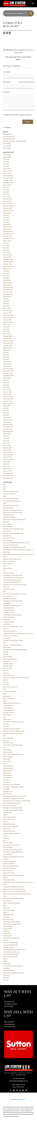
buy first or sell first (9, 561)
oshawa (5, 822)
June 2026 (6, 162)
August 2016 (7, 434)
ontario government (9, 817)
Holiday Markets (8, 705)
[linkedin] (20, 1090)
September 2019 (8, 348)
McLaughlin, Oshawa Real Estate (13, 787)
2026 (4, 503)
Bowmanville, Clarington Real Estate (14, 547)
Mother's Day (7, 794)
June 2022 (6, 273)
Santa (4, 905)
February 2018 (7, 392)
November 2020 (8, 317)
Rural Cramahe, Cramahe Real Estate (14, 891)
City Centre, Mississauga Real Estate (14, 594)
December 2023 (8, 231)
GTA (4, 689)
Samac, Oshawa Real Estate (11, 903)
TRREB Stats (7, 963)
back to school (7, 524)
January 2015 (7, 471)
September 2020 (8, 322)
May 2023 (6, 248)
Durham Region (7, 656)
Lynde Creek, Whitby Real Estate (13, 754)
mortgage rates (7, 791)
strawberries (7, 933)
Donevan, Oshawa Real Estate (12, 645)
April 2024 (6, 222)
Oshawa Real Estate (9, 824)
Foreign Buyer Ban (8, 675)
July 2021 (6, 299)
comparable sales (8, 612)
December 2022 (8, 259)
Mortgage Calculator (10, 1004)
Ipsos (4, 717)
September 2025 (8, 182)
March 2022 (7, 280)
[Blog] (23, 1090)
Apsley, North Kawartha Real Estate (14, 519)
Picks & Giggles (8, 847)
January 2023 (7, 257)
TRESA (5, 959)
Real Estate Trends (8, 873)
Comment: (6, 92)
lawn (4, 736)
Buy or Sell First (8, 563)
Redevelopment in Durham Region (13, 875)
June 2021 (6, 301)
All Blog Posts (7, 134)
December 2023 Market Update (13, 640)
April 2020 (6, 331)
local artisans (7, 749)
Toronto (5, 940)
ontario (5, 815)
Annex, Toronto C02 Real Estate (12, 512)
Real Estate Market (9, 863)
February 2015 (7, 468)
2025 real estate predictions (11, 501)
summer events (7, 935)
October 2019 (7, 345)
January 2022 (7, 285)
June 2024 (6, 217)
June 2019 (6, 354)
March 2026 (7, 169)
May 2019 (6, 357)
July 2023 (6, 243)
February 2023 (7, 255)
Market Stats (7, 773)
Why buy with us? (9, 1001)
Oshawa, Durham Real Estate (12, 833)
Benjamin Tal (7, 536)
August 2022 (7, 268)
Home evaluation (9, 1024)
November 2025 (8, 178)
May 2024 (6, 220)
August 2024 (7, 213)
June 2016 (6, 438)
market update (7, 775)
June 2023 (6, 245)
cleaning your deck (8, 608)
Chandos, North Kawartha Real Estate (14, 584)
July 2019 (6, 352)
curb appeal (6, 638)
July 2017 (6, 408)
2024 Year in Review (9, 494)
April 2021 (6, 306)
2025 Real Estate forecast (11, 498)
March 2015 (7, 466)
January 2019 (7, 366)
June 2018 (6, 382)
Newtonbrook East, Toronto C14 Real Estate (16, 801)
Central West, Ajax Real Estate (12, 580)
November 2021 (8, 289)
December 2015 (8, 452)
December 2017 (8, 396)
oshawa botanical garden (10, 826)
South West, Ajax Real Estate (12, 924)
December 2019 (8, 341)
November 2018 (8, 371)
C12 (4, 570)
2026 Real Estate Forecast (11, 505)
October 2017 (7, 401)
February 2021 (7, 310)
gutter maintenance (9, 698)
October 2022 (7, 264)
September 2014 (8, 478)
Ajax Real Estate (8, 508)
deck (4, 642)
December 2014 (8, 473)
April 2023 (6, 250)
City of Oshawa (7, 596)
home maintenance (8, 710)
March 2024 (7, 224)
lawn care (6, 740)
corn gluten (6, 619)
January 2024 (7, 229)
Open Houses (7, 146)
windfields (6, 975)
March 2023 (7, 252)
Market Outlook (8, 768)
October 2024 (7, 208)
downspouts (7, 647)
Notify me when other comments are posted (17, 115)
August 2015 (7, 461)
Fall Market (6, 661)
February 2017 (7, 420)
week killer (6, 968)
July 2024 (6, 215)
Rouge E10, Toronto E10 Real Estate (14, 889)
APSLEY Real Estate (9, 517)
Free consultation (9, 1026)
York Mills (6, 977)
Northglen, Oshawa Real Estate (12, 808)
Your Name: (7, 72)
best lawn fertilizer (9, 538)
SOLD (33, 8)
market (5, 763)
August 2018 (7, 378)
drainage (5, 652)
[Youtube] (26, 1090)
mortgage (6, 789)
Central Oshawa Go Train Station (13, 577)
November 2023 (8, 234)
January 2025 (7, 201)
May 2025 (6, 192)
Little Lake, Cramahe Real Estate (13, 745)
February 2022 (7, 282)
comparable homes (9, 610)
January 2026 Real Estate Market (13, 722)
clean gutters (7, 603)
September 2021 (8, 294)
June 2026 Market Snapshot (11, 729)
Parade (5, 835)
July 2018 (6, 380)
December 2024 (8, 203)
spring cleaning (7, 926)
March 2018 (7, 389)
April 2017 (6, 415)
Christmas (6, 587)
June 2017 (6, 410)
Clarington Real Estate (10, 598)
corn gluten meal (8, 622)
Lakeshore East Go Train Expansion (14, 731)
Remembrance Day (9, 880)
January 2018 (7, 394)
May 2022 (6, 275)
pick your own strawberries (11, 845)
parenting (6, 838)
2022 (4, 484)
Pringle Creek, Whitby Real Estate (13, 856)
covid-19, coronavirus (9, 631)
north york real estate (9, 805)
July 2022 (6, 271)
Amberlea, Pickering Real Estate (13, 510)
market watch (7, 777)
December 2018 (8, 368)
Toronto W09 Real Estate (10, 954)
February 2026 (7, 171)
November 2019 (8, 343)
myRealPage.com (21, 1099)
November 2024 (8, 206)
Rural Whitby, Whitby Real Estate (13, 898)
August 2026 (7, 157)
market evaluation (8, 766)
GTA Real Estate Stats (10, 691)
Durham (5, 654)
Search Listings (8, 1006)
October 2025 (7, 180)
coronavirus (6, 624)
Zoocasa (5, 980)
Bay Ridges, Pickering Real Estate (13, 529)
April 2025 (6, 194)
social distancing (8, 919)
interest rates (7, 715)
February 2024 (7, 227)
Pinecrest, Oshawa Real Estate (12, 849)
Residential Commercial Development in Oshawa (18, 882)
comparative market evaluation (12, 615)
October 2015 (7, 457)
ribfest (5, 884)
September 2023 (8, 238)
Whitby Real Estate (9, 970)
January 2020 (7, 338)
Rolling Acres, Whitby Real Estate (13, 887)
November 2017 (8, 399)
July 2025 (6, 187)
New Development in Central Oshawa (14, 796)
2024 (4, 489)
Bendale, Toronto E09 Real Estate (13, 533)
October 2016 (7, 429)
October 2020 (7, 320)
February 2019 (7, 364)
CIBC (4, 591)
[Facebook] (11, 1090)
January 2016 (7, 450)
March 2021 (7, 308)
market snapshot (8, 770)
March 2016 (7, 445)
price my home (7, 854)
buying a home (7, 568)
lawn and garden (8, 738)
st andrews (6, 931)
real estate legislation (9, 861)
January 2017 (7, 422)
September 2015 (8, 459)
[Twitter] (14, 1090)
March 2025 (7, 196)
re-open (5, 859)
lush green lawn (7, 752)
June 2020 (6, 327)
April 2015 (6, 464)
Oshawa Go (6, 828)
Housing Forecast (8, 712)
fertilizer (5, 670)
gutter (5, 694)
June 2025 (6, 189)
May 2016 (6, 441)
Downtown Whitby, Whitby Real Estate (15, 649)
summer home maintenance (11, 938)
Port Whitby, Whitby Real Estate (13, 852)
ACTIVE (26, 8)
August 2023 (7, 241)
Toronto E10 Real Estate (10, 945)
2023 (4, 487)
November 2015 (8, 455)
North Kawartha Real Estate (11, 803)
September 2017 (8, 403)
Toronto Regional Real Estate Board (14, 949)
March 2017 (7, 417)
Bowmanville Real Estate (10, 545)
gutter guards (7, 696)
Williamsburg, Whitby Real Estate (13, 973)
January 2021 (7, 313)
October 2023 (7, 236)
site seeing (6, 917)
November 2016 (8, 427)
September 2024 (8, 210)
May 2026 (6, 164)
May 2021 (6, 303)
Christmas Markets (9, 589)
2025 (4, 496)
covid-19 (6, 629)
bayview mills (7, 531)
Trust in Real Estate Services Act (13, 966)
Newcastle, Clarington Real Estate (13, 798)
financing (6, 673)
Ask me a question (8, 136)
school (5, 912)
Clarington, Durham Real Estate (12, 601)
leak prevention (7, 742)
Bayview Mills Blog (9, 139)
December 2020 (8, 315)
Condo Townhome (8, 617)
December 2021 (8, 287)
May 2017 (6, 413)
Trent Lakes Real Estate (10, 956)
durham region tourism (10, 659)
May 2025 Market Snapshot (11, 784)
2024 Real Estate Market (10, 491)
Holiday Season (7, 708)
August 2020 (7, 324)
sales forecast (7, 901)
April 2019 (6, 359)
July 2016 (6, 436)
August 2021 (7, 296)
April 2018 (6, 387)
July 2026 (6, 159)
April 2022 (6, 278)
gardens (5, 680)
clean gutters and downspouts (12, 605)
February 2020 (7, 336)
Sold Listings (7, 148)
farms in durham (8, 663)
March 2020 (7, 334)
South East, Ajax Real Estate (11, 921)
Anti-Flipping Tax (8, 515)
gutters (5, 701)
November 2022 (8, 261)
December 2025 (8, 175)
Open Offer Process (9, 819)
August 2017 (7, 406)
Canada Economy (8, 573)
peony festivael (7, 842)
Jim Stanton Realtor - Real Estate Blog (14, 141)
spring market (7, 928)
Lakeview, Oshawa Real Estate (12, 733)
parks (4, 840)
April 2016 (6, 443)
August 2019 (7, 350)
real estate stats (8, 870)
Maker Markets (8, 756)
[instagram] (17, 1090)
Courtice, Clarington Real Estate (13, 626)
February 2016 (7, 448)
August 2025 (7, 185)
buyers (5, 566)
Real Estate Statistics (9, 868)
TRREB (5, 961)
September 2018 (8, 375)
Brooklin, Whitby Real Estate (12, 559)
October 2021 (7, 292)
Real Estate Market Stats (10, 866)
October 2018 (7, 373)
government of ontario (10, 687)
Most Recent (7, 155)
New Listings (7, 143)
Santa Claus (6, 908)
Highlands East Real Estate (11, 703)
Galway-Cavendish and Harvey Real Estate (16, 677)
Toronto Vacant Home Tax (11, 952)
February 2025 (7, 199)
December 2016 (8, 424)
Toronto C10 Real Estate (10, 942)
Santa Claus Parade (9, 910)
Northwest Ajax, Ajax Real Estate (13, 810)
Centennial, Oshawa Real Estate (12, 575)
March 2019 (7, 361)
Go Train (5, 682)
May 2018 (6, 385)
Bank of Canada (8, 526)
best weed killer (8, 540)
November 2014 (8, 475)
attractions (6, 522)
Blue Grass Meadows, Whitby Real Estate (15, 542)
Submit (28, 122)
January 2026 (7, 173)
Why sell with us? (9, 1022)
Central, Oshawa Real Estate (11, 582)
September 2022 (8, 266)
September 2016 (8, 431)
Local (4, 747)
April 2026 (6, 166)
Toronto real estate (9, 947)
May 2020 (6, 329)
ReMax (5, 877)
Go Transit (6, 684)
